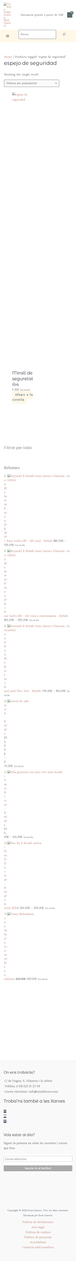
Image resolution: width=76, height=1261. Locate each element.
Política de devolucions (38, 1222)
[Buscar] (64, 34)
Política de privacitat (38, 1237)
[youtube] (7, 1116)
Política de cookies (38, 1232)
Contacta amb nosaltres (38, 1247)
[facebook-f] (6, 1121)
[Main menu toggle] (7, 36)
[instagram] (7, 1111)
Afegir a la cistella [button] (22, 397)
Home (8, 57)
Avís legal (38, 1227)
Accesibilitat (38, 1242)
